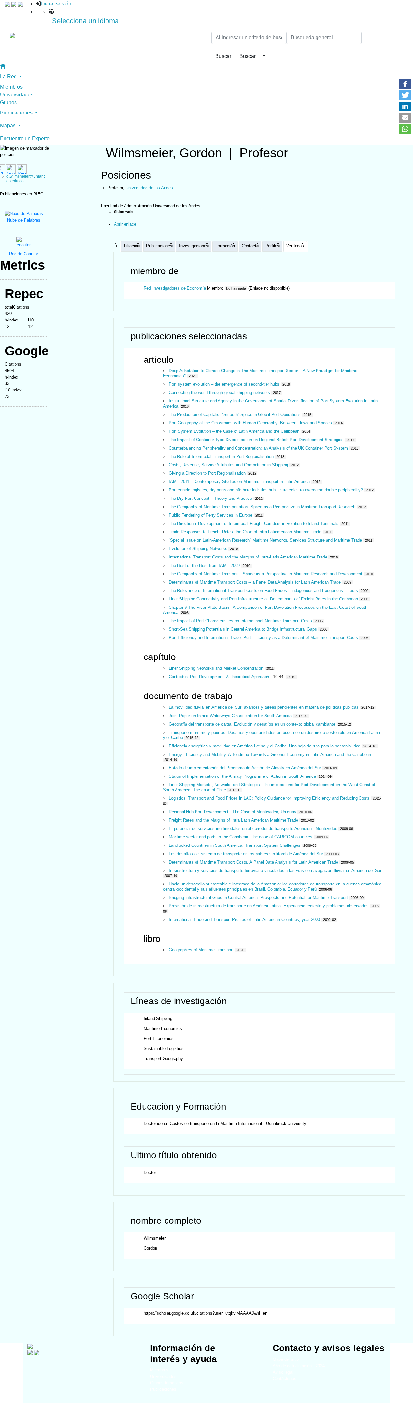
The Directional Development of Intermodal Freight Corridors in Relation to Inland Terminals (253, 523)
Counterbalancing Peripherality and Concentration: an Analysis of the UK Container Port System (258, 448)
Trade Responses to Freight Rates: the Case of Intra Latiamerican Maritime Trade (245, 531)
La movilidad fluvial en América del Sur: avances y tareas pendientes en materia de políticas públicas (263, 707)
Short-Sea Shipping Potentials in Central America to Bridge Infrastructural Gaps (243, 629)
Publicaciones (163, 1389)
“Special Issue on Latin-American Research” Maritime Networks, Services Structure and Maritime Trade (265, 540)
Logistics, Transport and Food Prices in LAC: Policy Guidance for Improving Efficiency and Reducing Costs (269, 798)
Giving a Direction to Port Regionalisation (207, 473)
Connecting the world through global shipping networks (219, 392)
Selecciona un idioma (85, 21)
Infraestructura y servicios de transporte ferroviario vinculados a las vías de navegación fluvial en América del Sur (275, 870)
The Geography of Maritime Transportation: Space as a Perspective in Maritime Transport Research (262, 506)
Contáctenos (284, 1378)
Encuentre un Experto (25, 138)
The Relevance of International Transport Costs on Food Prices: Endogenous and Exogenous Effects (263, 590)
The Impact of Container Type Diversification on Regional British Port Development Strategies (256, 439)
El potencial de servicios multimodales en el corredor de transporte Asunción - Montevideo (253, 828)
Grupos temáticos (166, 1382)
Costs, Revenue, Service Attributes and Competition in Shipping (228, 464)
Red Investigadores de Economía (175, 288)
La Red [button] (9, 76)
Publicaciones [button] (17, 112)
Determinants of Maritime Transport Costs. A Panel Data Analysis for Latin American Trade (253, 862)
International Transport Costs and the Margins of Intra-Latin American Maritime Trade (248, 557)
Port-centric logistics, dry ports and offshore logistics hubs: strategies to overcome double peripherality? (266, 490)
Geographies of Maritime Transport (201, 949)
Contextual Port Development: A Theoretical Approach (219, 676)
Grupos (8, 102)
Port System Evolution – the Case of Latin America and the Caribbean (234, 431)
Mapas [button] (8, 125)
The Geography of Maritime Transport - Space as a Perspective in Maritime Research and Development (265, 573)
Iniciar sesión (56, 3)
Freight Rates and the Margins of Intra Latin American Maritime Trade (233, 820)
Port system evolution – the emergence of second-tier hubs (224, 384)
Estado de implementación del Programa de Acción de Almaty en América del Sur (245, 768)
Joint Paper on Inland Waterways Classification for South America (230, 715)
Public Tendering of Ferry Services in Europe (210, 515)
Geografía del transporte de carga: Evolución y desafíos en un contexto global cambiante (252, 724)
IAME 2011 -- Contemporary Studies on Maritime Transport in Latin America (239, 481)
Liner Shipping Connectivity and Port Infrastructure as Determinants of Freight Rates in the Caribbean (263, 599)
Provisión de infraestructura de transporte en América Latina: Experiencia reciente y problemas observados (268, 906)
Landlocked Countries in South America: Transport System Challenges (234, 845)
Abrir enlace (125, 224)
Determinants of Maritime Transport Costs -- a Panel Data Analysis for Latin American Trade (255, 582)
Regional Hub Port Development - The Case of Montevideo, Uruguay (232, 811)
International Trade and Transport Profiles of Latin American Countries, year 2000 (244, 919)
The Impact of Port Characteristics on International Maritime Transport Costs (240, 620)
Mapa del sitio (286, 1359)
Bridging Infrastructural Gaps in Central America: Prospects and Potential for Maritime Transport (258, 897)
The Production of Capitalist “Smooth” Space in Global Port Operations (235, 414)
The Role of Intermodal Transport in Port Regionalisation (221, 456)
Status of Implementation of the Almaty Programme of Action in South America (242, 776)
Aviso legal (283, 1372)
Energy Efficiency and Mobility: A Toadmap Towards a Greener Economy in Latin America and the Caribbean (270, 754)
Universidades (16, 94)
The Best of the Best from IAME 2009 (204, 565)
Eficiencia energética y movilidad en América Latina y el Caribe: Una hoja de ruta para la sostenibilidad (264, 746)
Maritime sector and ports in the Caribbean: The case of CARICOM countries (240, 837)
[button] (405, 84)
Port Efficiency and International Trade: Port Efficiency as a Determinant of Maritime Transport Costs (263, 637)
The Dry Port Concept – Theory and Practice (210, 498)
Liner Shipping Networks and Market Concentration (216, 668)
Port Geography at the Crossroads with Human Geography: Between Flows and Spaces (250, 422)
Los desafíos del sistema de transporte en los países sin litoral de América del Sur (246, 853)
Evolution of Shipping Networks (198, 548)
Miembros (11, 87)
